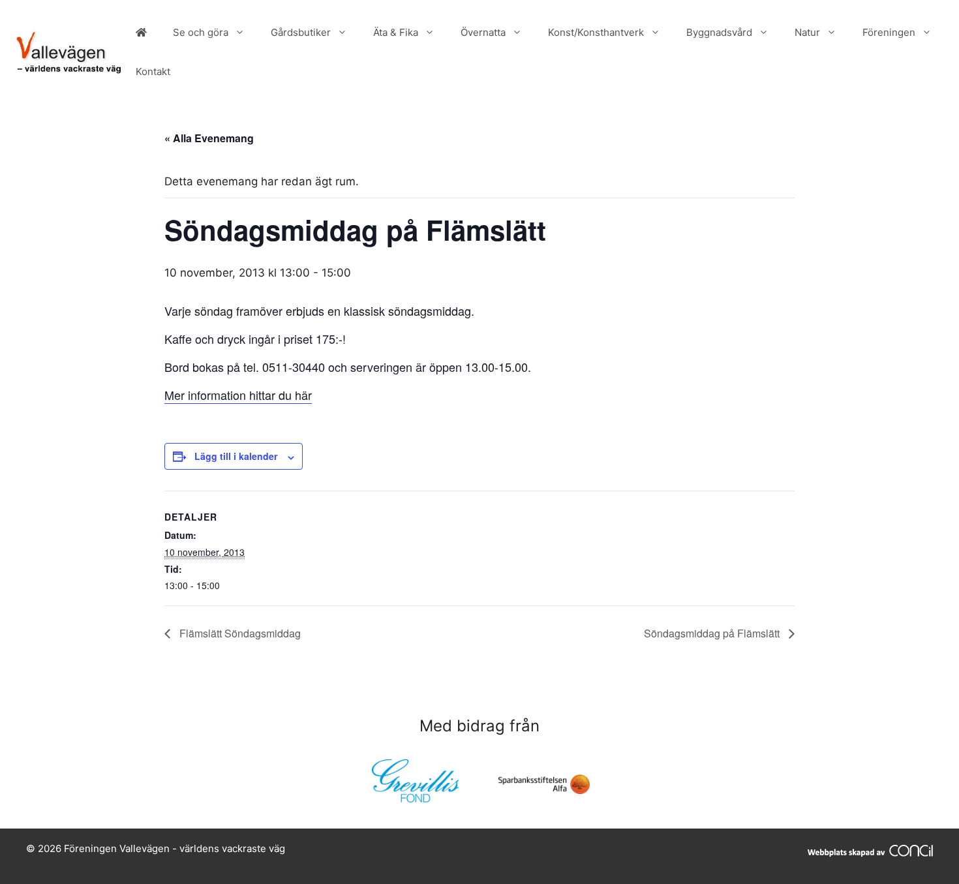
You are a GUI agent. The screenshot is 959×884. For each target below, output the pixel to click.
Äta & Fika (395, 32)
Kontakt (153, 71)
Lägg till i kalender (235, 456)
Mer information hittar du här (238, 394)
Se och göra (200, 32)
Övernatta (483, 32)
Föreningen (888, 32)
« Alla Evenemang (209, 137)
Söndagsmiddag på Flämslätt (713, 633)
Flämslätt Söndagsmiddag (239, 633)
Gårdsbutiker (301, 32)
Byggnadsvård (719, 32)
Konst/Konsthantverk (596, 32)
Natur (807, 32)
